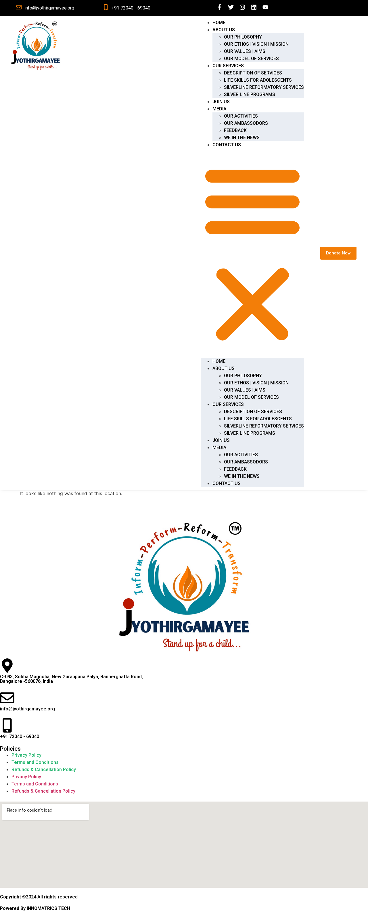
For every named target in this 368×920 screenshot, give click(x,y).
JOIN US (221, 101)
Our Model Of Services (251, 58)
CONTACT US (226, 144)
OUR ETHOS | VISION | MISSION (256, 44)
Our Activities (241, 116)
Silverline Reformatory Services (264, 87)
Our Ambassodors (246, 123)
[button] (252, 253)
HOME (218, 22)
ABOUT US (223, 29)
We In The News (242, 137)
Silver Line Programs (249, 94)
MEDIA (219, 109)
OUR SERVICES (228, 65)
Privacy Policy (26, 755)
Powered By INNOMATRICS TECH (35, 908)
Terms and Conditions (35, 762)
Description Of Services (253, 73)
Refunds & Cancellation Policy (44, 769)
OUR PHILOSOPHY (243, 37)
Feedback (235, 130)
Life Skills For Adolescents (258, 80)
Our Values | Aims (244, 51)
